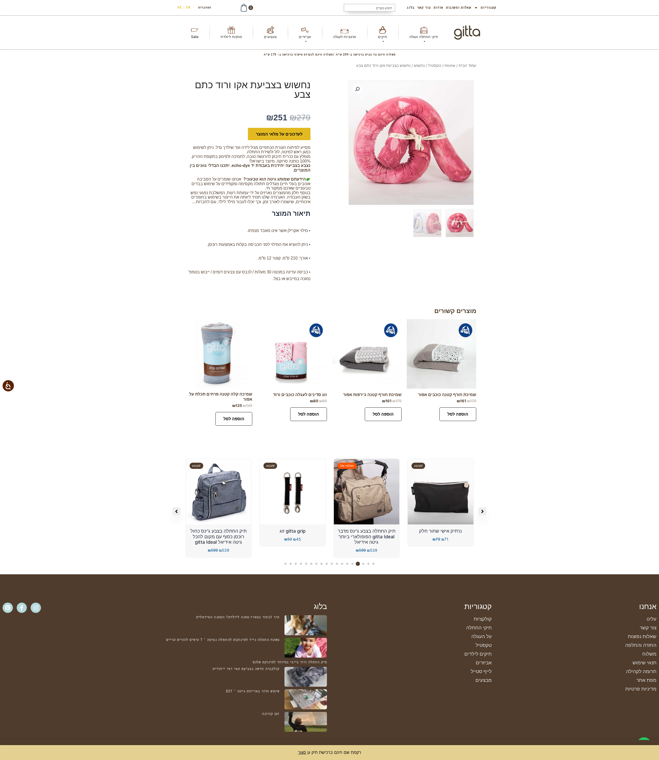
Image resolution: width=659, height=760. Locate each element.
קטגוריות (488, 8)
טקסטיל (434, 65)
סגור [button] (302, 752)
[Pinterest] (8, 608)
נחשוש (419, 65)
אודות (438, 8)
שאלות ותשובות (458, 8)
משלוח (649, 654)
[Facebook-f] (22, 608)
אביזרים (484, 663)
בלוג (410, 8)
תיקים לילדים (478, 654)
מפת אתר (646, 680)
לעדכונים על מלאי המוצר (279, 134)
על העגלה (481, 636)
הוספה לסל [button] (457, 414)
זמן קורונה (270, 714)
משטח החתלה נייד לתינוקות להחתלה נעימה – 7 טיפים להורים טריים (222, 640)
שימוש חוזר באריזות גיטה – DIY (252, 691)
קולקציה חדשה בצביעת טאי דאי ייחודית (245, 669)
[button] (357, 89)
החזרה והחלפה (640, 645)
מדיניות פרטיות (640, 689)
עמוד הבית (467, 65)
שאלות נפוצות (642, 636)
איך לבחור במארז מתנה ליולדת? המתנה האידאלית (237, 617)
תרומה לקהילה (641, 671)
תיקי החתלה (479, 628)
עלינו (651, 619)
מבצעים (483, 680)
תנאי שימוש (644, 663)
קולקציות (483, 619)
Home (450, 65)
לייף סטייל (481, 671)
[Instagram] (36, 608)
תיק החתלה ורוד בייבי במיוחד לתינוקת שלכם (290, 662)
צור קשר (424, 8)
